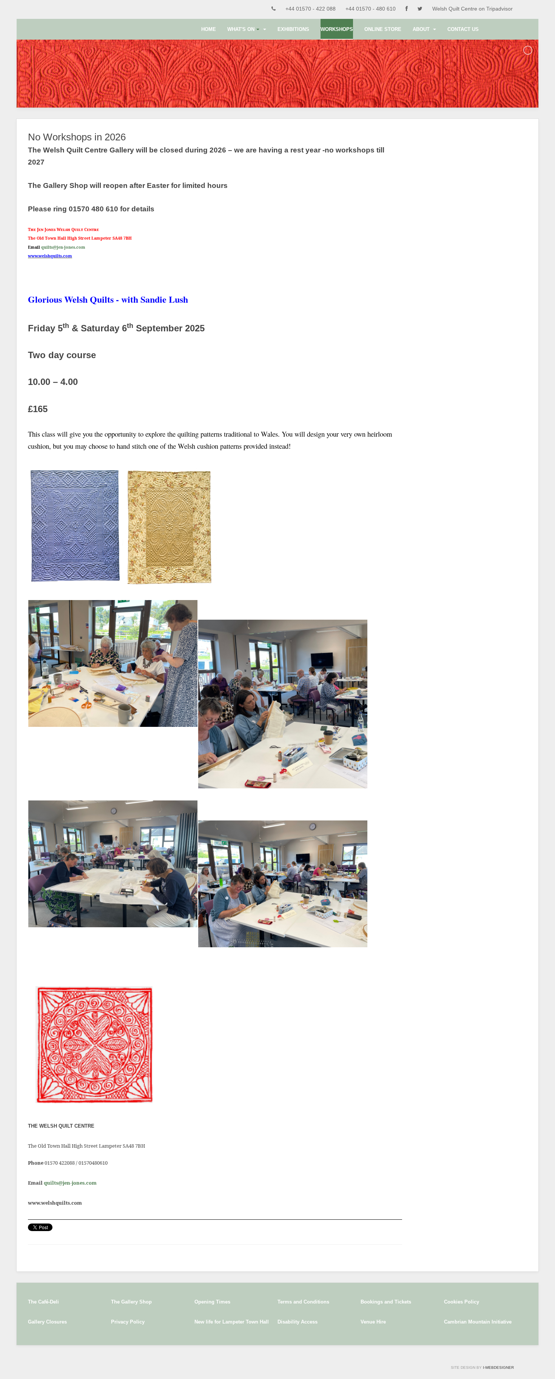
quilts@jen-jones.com (63, 247)
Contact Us (463, 29)
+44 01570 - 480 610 (370, 9)
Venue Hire (373, 1322)
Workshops (337, 29)
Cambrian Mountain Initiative (478, 1322)
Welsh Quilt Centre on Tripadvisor (472, 9)
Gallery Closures (47, 1322)
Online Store (382, 29)
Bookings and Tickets (386, 1302)
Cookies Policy (461, 1302)
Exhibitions (293, 29)
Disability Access (298, 1322)
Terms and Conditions (303, 1302)
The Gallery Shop (131, 1302)
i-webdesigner (498, 1367)
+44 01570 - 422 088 (310, 9)
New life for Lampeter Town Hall (231, 1322)
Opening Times (212, 1302)
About (422, 29)
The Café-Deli (43, 1302)
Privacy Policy (128, 1322)
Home (208, 29)
